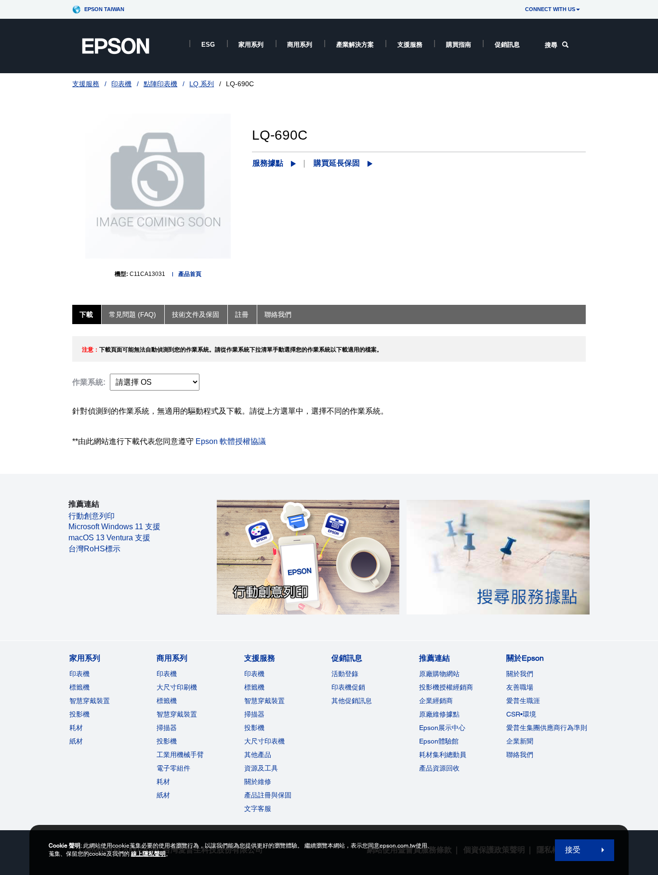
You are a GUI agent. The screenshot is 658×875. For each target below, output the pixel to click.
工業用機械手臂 (180, 754)
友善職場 (519, 687)
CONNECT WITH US (550, 9)
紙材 (76, 741)
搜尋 (551, 45)
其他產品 (257, 754)
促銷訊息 (507, 44)
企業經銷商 (436, 701)
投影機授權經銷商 (446, 687)
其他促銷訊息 (351, 701)
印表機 (121, 84)
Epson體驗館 (439, 741)
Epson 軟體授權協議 (231, 441)
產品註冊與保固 (267, 795)
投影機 (79, 714)
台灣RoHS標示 (94, 549)
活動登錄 (344, 674)
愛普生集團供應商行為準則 (546, 727)
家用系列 (250, 44)
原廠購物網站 (439, 674)
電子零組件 (173, 768)
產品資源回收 (439, 768)
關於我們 (519, 674)
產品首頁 (189, 274)
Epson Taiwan (104, 9)
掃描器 (167, 727)
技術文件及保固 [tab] (195, 314)
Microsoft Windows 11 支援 (114, 526)
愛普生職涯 (523, 701)
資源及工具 (261, 768)
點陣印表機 (160, 84)
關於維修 (257, 781)
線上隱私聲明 (148, 853)
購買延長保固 (337, 163)
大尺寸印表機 (264, 741)
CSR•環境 (521, 714)
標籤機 (79, 687)
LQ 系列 (201, 84)
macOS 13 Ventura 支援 (109, 538)
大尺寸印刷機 (177, 687)
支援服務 (409, 44)
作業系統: (88, 382)
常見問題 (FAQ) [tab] (132, 314)
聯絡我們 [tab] (277, 314)
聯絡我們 (519, 754)
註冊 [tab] (242, 314)
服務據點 (267, 163)
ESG (208, 44)
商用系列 (299, 44)
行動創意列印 (91, 516)
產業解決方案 (355, 44)
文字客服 (257, 808)
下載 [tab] (86, 314)
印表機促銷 (348, 687)
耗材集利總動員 (442, 754)
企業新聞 (519, 741)
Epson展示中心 (442, 727)
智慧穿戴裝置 (89, 701)
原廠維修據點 (439, 714)
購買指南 (458, 44)
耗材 (76, 727)
